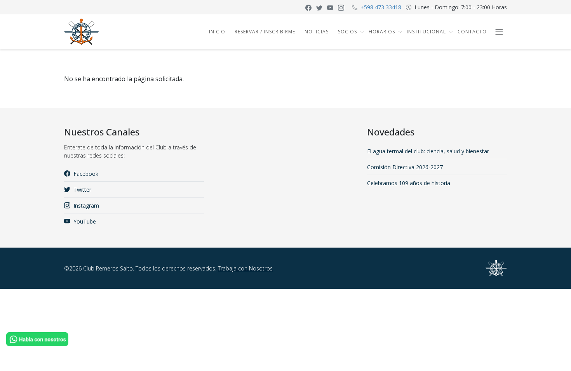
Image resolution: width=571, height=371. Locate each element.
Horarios (382, 31)
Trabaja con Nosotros (245, 268)
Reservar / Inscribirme (265, 31)
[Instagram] (341, 7)
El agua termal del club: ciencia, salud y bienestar (428, 151)
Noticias (317, 31)
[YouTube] (330, 7)
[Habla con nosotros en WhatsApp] (37, 338)
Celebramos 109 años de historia (408, 183)
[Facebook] (308, 7)
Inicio (217, 31)
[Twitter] (319, 7)
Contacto (472, 31)
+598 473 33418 (380, 7)
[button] (361, 32)
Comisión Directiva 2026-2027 (405, 167)
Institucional (426, 31)
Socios (347, 31)
